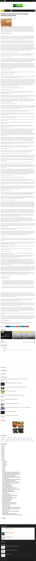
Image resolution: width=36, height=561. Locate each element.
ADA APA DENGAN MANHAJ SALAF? (5, 337)
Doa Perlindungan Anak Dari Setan (10, 391)
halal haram (7, 439)
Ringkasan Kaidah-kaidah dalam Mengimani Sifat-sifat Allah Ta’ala (16, 378)
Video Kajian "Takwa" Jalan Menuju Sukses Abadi (10, 474)
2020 (2, 449)
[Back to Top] (34, 560)
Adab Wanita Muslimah (6, 484)
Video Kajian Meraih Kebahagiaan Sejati (9, 475)
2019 (2, 450)
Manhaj (3, 332)
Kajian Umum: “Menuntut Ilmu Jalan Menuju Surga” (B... (11, 507)
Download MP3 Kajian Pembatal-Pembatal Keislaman (11, 481)
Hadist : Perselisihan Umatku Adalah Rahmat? (9, 495)
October (3, 463)
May (3, 469)
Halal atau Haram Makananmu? (7, 485)
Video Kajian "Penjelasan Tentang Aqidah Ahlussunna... (11, 473)
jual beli (14, 439)
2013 (2, 457)
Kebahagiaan (15, 437)
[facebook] (32, 1)
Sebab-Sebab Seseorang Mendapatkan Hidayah (10, 483)
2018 (2, 451)
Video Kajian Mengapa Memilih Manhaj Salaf (29, 337)
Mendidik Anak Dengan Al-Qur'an (7, 490)
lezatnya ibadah (23, 439)
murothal (28, 439)
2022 (2, 446)
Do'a (6, 437)
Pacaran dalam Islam (5, 478)
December (4, 461)
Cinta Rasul (2, 437)
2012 (2, 459)
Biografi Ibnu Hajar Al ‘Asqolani (10, 532)
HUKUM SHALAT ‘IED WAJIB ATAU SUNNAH (11, 415)
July (3, 467)
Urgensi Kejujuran (5, 512)
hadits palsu (3, 439)
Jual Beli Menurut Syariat (6, 494)
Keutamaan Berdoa (5, 509)
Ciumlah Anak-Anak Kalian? (7, 500)
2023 (2, 445)
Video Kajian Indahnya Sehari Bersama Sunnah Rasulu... (11, 479)
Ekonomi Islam (10, 437)
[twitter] (34, 1)
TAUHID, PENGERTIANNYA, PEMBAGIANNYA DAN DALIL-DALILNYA (14, 395)
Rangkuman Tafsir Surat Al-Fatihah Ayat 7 (9, 503)
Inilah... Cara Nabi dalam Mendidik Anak (8, 480)
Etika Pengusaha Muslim (6, 501)
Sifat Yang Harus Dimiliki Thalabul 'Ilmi (8, 491)
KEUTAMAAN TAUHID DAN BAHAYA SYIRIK (11, 399)
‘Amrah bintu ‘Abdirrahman (6, 496)
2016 (2, 454)
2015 (2, 455)
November (4, 462)
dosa (30, 437)
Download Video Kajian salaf (17, 332)
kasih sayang (18, 439)
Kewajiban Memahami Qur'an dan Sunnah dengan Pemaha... (12, 514)
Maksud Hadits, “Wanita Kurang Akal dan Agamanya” (11, 489)
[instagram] (33, 1)
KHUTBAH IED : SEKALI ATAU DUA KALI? (11, 550)
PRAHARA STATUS (8, 554)
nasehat (31, 439)
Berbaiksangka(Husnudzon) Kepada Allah (12, 403)
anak (28, 437)
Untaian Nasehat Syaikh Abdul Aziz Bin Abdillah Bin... (11, 511)
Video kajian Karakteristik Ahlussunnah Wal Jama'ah (17, 337)
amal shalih (24, 437)
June (3, 468)
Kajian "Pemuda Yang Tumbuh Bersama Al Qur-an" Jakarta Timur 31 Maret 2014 (18, 407)
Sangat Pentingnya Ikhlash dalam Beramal (9, 513)
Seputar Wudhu (5, 492)
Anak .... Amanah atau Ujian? (7, 486)
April (3, 471)
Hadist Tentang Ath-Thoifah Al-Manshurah (9, 502)
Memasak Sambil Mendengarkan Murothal (9, 497)
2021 (2, 448)
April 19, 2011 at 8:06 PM (6, 348)
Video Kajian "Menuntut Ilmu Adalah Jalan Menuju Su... (11, 472)
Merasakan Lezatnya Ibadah (7, 498)
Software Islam (20, 437)
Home (2, 10)
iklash (11, 439)
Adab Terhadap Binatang (6, 506)
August (3, 466)
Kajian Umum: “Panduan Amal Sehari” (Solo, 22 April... (11, 508)
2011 (2, 460)
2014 (2, 456)
